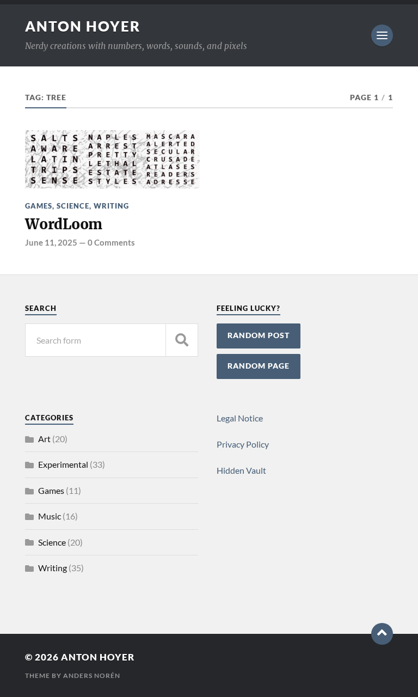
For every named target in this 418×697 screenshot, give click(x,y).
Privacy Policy (243, 444)
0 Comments (111, 242)
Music (49, 516)
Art (44, 438)
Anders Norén (91, 675)
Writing (111, 205)
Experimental (63, 464)
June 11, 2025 (51, 242)
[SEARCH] (181, 340)
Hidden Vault (241, 470)
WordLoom (63, 224)
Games (38, 205)
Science (73, 205)
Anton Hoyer (82, 26)
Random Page (259, 366)
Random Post (259, 335)
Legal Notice (240, 418)
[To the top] (382, 634)
